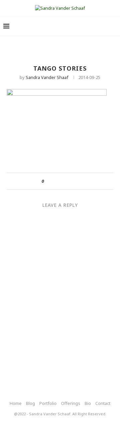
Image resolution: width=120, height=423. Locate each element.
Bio (88, 403)
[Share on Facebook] (55, 181)
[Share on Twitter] (61, 181)
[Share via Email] (74, 181)
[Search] (113, 26)
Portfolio (48, 403)
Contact (102, 403)
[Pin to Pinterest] (67, 181)
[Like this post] (47, 181)
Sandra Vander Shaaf (47, 77)
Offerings (70, 403)
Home (16, 403)
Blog (30, 403)
